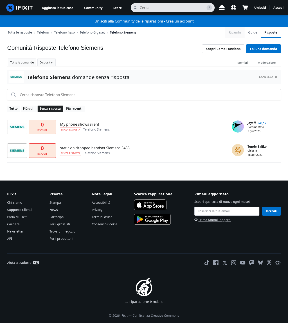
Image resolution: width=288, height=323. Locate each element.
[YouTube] (242, 262)
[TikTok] (206, 262)
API (9, 238)
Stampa (55, 202)
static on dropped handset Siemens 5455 (95, 147)
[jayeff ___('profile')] (238, 126)
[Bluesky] (260, 262)
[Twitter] (224, 262)
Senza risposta (50, 108)
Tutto (13, 108)
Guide (252, 32)
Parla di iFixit (17, 217)
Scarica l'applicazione (153, 194)
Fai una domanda (263, 49)
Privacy (97, 210)
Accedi (278, 7)
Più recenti (74, 108)
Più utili (28, 108)
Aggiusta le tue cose (57, 8)
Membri (242, 63)
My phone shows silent (79, 124)
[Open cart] (245, 7)
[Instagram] (233, 262)
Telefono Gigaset (92, 32)
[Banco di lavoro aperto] (221, 7)
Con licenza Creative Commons (156, 315)
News (54, 210)
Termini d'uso (102, 217)
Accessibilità (101, 202)
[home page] (19, 8)
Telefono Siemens (123, 32)
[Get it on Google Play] (152, 219)
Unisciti (260, 7)
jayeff (252, 123)
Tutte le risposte (20, 32)
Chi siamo (14, 202)
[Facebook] (215, 262)
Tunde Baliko (257, 147)
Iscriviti (271, 211)
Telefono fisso (64, 32)
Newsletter (15, 231)
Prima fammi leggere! (214, 220)
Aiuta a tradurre (19, 262)
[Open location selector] (233, 7)
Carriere (13, 224)
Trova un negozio (62, 231)
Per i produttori (61, 238)
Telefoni (43, 32)
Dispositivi (46, 62)
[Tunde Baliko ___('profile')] (238, 150)
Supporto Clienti (19, 210)
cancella (266, 77)
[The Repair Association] (278, 262)
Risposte (270, 32)
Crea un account (180, 21)
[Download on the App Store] (150, 204)
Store (117, 8)
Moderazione (267, 63)
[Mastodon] (251, 262)
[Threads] (269, 262)
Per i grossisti (60, 224)
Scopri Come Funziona (223, 49)
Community (93, 8)
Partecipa (57, 217)
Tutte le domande (22, 62)
